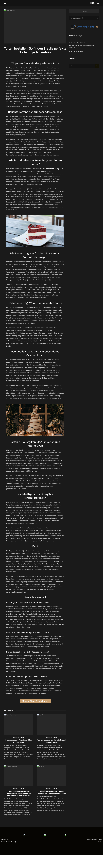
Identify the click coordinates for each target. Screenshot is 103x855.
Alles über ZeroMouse (76, 51)
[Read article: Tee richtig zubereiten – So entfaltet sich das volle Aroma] (51, 724)
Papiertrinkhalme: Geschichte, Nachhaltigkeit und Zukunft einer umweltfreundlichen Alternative (19, 793)
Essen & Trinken (18, 737)
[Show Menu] (5, 3)
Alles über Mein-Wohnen (77, 42)
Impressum (4, 839)
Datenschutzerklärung (8, 842)
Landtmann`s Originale (54, 169)
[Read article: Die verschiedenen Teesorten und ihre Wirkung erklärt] (18, 724)
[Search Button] (98, 3)
